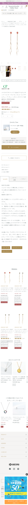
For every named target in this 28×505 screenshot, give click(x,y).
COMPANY (4, 452)
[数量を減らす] (3, 116)
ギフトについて (5, 167)
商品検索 (5, 10)
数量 (3, 113)
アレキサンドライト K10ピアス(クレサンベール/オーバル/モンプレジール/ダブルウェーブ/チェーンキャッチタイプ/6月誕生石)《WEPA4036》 (21, 289)
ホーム (3, 21)
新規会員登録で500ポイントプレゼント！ (14, 1)
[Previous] (2, 63)
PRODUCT (3, 434)
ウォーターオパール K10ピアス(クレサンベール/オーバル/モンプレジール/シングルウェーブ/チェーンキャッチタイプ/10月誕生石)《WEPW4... (21, 331)
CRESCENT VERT (12, 21)
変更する (15, 132)
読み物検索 (11, 10)
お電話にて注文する (15, 158)
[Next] (26, 63)
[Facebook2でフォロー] (10, 469)
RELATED (3, 456)
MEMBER (3, 443)
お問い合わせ (5, 169)
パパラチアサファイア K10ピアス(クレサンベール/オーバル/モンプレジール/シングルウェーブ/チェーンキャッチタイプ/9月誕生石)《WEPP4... (7, 289)
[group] (14, 3)
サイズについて (5, 165)
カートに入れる (15, 147)
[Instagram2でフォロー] (14, 469)
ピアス (20, 21)
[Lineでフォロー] (18, 469)
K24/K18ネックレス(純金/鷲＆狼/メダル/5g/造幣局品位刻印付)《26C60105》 (19, 378)
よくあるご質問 (5, 172)
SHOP (2, 439)
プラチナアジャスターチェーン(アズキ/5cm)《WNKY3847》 (19, 418)
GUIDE (3, 447)
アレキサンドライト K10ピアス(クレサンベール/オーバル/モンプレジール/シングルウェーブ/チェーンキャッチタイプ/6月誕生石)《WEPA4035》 (7, 331)
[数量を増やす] (12, 116)
